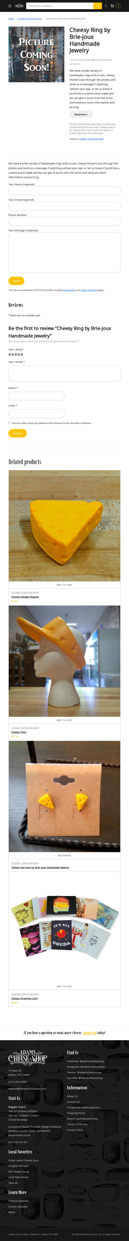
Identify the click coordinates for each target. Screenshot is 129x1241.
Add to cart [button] (64, 584)
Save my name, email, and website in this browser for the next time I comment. (51, 423)
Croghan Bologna (18, 1165)
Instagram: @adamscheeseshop (86, 1066)
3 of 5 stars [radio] (15, 354)
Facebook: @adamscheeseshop (85, 1061)
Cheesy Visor (19, 732)
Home (11, 19)
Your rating (16, 349)
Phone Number (17, 215)
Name (13, 388)
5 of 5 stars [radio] (22, 354)
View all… (13, 1182)
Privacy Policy (68, 290)
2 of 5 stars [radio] (12, 354)
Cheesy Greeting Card (24, 998)
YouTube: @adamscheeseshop (85, 1078)
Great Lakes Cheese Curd (23, 1160)
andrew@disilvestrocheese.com (27, 1088)
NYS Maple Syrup (18, 1171)
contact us (89, 1032)
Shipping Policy (76, 1113)
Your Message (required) (23, 230)
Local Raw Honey (18, 1177)
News (11, 1212)
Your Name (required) (21, 184)
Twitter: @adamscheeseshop (84, 1072)
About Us (72, 1096)
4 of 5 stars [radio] (18, 354)
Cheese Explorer (18, 1200)
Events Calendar (18, 1206)
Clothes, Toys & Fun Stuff (29, 19)
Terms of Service (89, 290)
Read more (64, 855)
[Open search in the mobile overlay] (64, 6)
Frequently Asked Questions (83, 1107)
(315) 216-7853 (17, 1081)
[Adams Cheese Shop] (19, 6)
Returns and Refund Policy (82, 1118)
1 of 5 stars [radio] (9, 354)
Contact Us (73, 1101)
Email (12, 405)
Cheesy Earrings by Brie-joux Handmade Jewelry (40, 867)
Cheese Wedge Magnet (25, 596)
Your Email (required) (21, 199)
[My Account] (105, 6)
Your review (16, 361)
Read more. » (81, 114)
